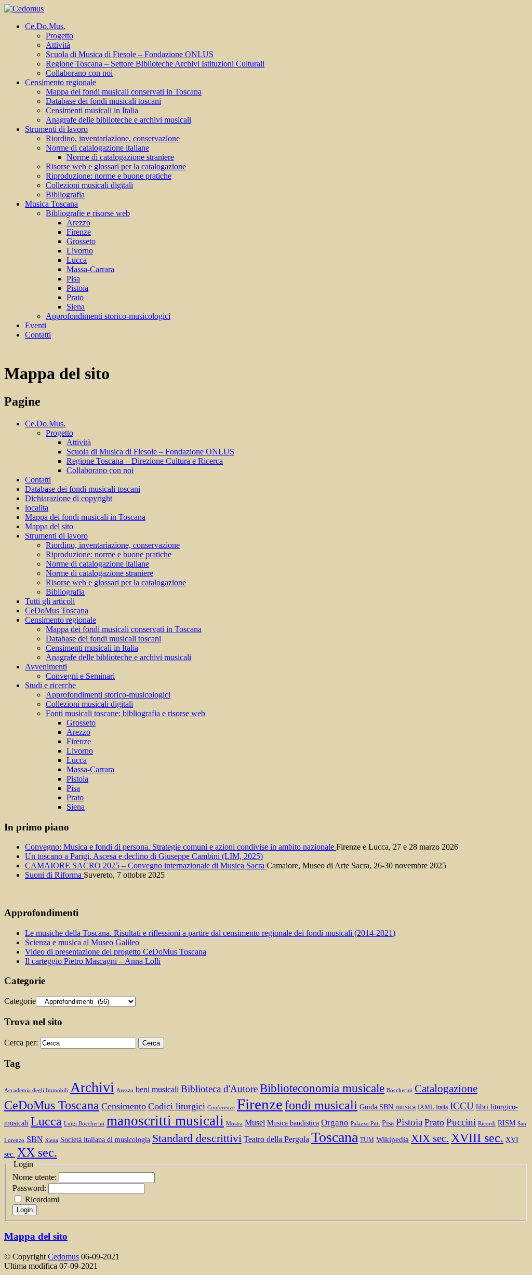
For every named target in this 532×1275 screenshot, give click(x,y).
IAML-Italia (433, 1107)
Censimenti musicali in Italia (92, 110)
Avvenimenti (46, 666)
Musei (255, 1123)
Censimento (123, 1106)
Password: (30, 1188)
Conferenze (221, 1107)
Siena (75, 306)
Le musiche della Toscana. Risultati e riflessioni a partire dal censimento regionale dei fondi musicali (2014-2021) (210, 933)
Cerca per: (21, 1042)
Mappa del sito (49, 526)
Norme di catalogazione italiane (97, 147)
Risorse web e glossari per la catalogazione (116, 166)
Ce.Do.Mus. (45, 26)
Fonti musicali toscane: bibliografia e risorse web (125, 713)
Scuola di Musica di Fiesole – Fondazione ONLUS (130, 54)
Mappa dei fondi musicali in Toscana (85, 517)
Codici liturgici (176, 1106)
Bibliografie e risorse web (88, 213)
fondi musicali (321, 1105)
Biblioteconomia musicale (322, 1088)
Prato (75, 297)
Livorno (79, 250)
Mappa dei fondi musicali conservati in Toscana (124, 91)
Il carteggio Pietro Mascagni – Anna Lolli (93, 961)
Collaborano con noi (79, 73)
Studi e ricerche (50, 685)
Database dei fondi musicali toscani (103, 101)
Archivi (92, 1087)
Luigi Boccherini (84, 1123)
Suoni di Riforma (54, 874)
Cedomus (63, 1256)
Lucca (76, 260)
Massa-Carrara (90, 269)
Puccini (461, 1122)
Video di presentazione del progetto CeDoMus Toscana (115, 951)
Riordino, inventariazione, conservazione (113, 138)
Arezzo (78, 222)
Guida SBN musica (388, 1107)
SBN (34, 1139)
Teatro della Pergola (276, 1139)
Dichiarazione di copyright (68, 498)
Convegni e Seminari (80, 676)
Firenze (78, 231)
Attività (58, 45)
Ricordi (487, 1123)
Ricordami (42, 1199)
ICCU (462, 1105)
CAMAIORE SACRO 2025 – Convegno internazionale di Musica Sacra (146, 865)
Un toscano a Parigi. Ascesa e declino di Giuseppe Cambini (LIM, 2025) (144, 856)
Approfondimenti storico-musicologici (108, 316)
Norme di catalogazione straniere (120, 157)
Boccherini (400, 1090)
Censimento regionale (60, 82)
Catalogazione (446, 1088)
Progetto (59, 35)
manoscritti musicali (165, 1121)
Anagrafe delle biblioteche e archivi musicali (118, 119)
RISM (506, 1123)
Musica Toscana (51, 203)
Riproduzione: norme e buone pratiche (108, 175)
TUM (367, 1140)
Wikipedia (392, 1139)
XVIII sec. (477, 1138)
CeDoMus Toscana (56, 610)
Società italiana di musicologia (105, 1140)
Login (25, 1210)
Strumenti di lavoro (56, 129)
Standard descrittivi (197, 1138)
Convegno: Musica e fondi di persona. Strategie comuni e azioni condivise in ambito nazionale (180, 846)
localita (36, 507)
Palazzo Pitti (365, 1123)
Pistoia (77, 288)
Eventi (35, 325)
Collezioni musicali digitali (89, 185)
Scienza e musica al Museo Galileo (82, 942)
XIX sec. (430, 1138)
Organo (335, 1123)
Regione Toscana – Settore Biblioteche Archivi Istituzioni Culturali (155, 63)
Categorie (20, 1001)
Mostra (234, 1123)
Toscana (334, 1137)
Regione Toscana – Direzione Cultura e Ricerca (144, 461)
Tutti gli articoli (50, 601)
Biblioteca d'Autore (219, 1088)
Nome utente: (35, 1177)
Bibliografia (65, 194)
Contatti (38, 334)
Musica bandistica (293, 1123)
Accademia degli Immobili (36, 1090)
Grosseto (81, 241)
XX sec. (37, 1152)
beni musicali (157, 1089)
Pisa (73, 278)
